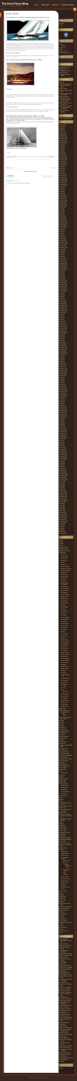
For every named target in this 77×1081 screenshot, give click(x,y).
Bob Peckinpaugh (66, 570)
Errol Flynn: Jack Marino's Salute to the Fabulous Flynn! (66, 994)
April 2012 (62, 424)
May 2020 (62, 254)
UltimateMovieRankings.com (66, 1057)
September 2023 (63, 184)
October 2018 (63, 287)
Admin (61, 542)
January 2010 (63, 472)
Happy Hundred (63, 88)
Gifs (61, 797)
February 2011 (63, 449)
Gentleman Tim (63, 795)
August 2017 (63, 312)
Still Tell (68, 67)
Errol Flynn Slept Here (65, 990)
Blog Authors (63, 552)
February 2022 (63, 217)
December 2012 (63, 410)
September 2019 (63, 268)
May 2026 (62, 128)
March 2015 (62, 363)
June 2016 (62, 337)
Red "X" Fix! (63, 900)
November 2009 (63, 475)
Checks (62, 724)
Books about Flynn (64, 710)
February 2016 (63, 344)
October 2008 (63, 498)
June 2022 (62, 210)
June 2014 (62, 379)
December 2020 (63, 242)
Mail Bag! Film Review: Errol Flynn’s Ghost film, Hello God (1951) (65, 100)
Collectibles (62, 727)
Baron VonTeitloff (66, 566)
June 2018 (62, 294)
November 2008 (63, 496)
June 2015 (62, 358)
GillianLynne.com (64, 997)
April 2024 (62, 172)
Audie (63, 562)
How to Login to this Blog (65, 806)
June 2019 (62, 273)
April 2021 (62, 235)
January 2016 (63, 345)
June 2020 (62, 252)
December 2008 (63, 494)
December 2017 (63, 305)
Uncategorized (63, 927)
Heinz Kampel (65, 623)
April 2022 (62, 214)
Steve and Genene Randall (66, 1034)
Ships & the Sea (13, 156)
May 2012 (62, 422)
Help (61, 49)
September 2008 (63, 500)
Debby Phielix (65, 598)
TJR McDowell (65, 694)
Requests (62, 901)
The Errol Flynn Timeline (65, 52)
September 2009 (63, 479)
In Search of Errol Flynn (65, 1008)
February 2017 (63, 323)
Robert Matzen (65, 668)
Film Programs (63, 767)
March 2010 (62, 468)
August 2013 (63, 396)
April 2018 (62, 298)
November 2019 (63, 265)
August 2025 (63, 144)
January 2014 (63, 387)
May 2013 (62, 401)
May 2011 (62, 444)
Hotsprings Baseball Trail (65, 1005)
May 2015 (62, 359)
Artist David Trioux (64, 943)
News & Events (63, 51)
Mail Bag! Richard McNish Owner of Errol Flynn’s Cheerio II (66, 85)
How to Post (63, 807)
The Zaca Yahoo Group (65, 1052)
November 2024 (63, 159)
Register (62, 23)
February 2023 (63, 196)
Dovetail (64, 609)
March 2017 (62, 321)
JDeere (63, 631)
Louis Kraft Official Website (66, 1017)
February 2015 (63, 365)
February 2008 (63, 512)
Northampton (63, 841)
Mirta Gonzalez (65, 654)
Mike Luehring (63, 829)
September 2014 (63, 373)
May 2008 (62, 507)
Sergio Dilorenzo (65, 678)
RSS (74, 10)
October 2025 (63, 140)
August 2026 (63, 124)
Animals (62, 543)
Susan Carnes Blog (64, 1037)
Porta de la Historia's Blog (66, 1027)
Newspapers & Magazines (66, 839)
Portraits (64, 885)
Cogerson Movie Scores (65, 965)
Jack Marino (64, 629)
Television (62, 917)
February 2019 (63, 280)
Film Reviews (63, 769)
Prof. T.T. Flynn (63, 891)
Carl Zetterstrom (65, 588)
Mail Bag (62, 823)
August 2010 (63, 459)
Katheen (64, 637)
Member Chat (63, 827)
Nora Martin (62, 1024)
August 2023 (63, 186)
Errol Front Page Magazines (66, 755)
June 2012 (62, 421)
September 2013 (63, 394)
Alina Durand (65, 556)
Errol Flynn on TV (64, 750)
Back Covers (67, 860)
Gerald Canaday (65, 617)
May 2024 (62, 170)
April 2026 (62, 130)
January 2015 (63, 366)
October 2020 (63, 245)
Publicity (62, 894)
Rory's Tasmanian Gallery (65, 906)
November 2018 (63, 286)
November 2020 (63, 244)
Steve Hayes (63, 1036)
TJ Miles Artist (63, 1056)
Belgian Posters (65, 853)
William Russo (65, 706)
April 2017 (62, 319)
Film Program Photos (65, 765)
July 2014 (62, 377)
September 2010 (63, 458)
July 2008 (62, 503)
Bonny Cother (65, 574)
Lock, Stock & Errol (64, 1015)
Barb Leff (64, 564)
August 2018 (63, 291)
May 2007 (62, 528)
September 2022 (63, 205)
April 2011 (62, 445)
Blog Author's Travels (65, 550)
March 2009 (62, 489)
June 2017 (62, 315)
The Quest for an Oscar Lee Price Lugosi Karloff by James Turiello (66, 107)
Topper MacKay (65, 700)
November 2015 (63, 349)
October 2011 (63, 435)
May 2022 (62, 212)
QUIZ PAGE (63, 896)
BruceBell (64, 580)
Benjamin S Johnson (66, 568)
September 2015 (63, 352)
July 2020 (62, 251)
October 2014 (63, 372)
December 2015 (63, 347)
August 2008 (63, 501)
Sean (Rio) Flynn (65, 791)
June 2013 (62, 400)
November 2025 (63, 138)
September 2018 (63, 289)
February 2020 (63, 259)
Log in (61, 25)
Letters (61, 822)
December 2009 (63, 473)
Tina (63, 690)
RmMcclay (64, 664)
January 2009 (63, 493)
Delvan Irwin (64, 600)
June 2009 (62, 484)
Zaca (61, 932)
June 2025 (62, 147)
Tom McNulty (65, 696)
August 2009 (63, 480)
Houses (62, 799)
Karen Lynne (65, 635)
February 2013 (63, 407)
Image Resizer (63, 812)
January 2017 (63, 324)
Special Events (63, 913)
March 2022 (62, 215)
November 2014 (63, 370)
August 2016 (63, 333)
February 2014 (63, 386)
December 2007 (63, 515)
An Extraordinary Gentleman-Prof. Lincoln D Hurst (66, 941)
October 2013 (63, 393)
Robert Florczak (65, 666)
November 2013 (63, 391)
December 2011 (63, 431)
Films (61, 771)
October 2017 (63, 308)
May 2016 (62, 338)
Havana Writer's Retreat (65, 1000)
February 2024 (63, 175)
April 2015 (62, 361)
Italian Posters (65, 880)
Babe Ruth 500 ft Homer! (65, 945)
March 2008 (62, 510)
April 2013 (62, 403)
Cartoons (62, 722)
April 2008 (62, 509)
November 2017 (63, 307)
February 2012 (63, 428)
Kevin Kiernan (65, 639)
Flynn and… (63, 775)
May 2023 (62, 191)
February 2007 (63, 533)
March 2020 (62, 258)
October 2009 (63, 477)
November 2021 (63, 223)
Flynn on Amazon (64, 778)
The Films (66, 691)
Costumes (62, 734)
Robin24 (64, 670)
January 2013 (63, 408)
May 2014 (62, 380)
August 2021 (63, 228)
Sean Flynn (64, 793)
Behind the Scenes (64, 549)
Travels (62, 925)
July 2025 (62, 145)
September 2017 (63, 310)
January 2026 (63, 135)
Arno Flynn (64, 560)
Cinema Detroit (63, 962)
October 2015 (63, 351)
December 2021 (63, 221)
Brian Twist (64, 578)
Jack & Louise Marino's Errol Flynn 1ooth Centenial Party (66, 816)
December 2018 (63, 284)
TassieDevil (64, 682)
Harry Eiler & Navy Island (65, 998)
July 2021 (62, 230)
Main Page (62, 825)
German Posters (65, 878)
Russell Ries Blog (64, 1032)
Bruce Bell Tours (64, 957)
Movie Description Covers (68, 866)
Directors (62, 740)
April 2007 (62, 530)
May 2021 (62, 233)
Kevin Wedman (65, 642)
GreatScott (64, 621)
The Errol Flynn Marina (65, 1047)
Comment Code (63, 729)
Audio (61, 545)
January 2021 (63, 240)
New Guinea (63, 836)
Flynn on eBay (63, 780)
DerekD (63, 605)
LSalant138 (64, 650)
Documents (62, 743)
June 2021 (62, 231)
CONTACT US (63, 733)
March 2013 (62, 405)
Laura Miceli (64, 646)
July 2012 (62, 419)
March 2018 (62, 300)
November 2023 (63, 180)
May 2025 (62, 149)
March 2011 (62, 447)
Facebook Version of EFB (66, 759)
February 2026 (63, 133)
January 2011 (63, 451)
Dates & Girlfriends (64, 736)
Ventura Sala (65, 702)
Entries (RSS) (34, 1078)
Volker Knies (65, 704)
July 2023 (62, 187)
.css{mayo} (37, 1076)
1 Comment (51, 156)
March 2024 (62, 173)
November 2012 (63, 412)
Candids (62, 720)
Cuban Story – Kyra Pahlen (66, 967)
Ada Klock (64, 554)
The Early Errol (63, 919)
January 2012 (63, 430)
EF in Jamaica (65, 855)
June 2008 (62, 505)
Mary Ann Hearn (65, 652)
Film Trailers (65, 772)
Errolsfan (64, 613)
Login (53, 167)
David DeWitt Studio (64, 972)
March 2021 (62, 237)
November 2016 (63, 328)
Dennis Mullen (65, 602)
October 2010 (63, 456)
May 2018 (62, 296)
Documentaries (63, 741)
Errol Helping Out (64, 757)
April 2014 (62, 382)
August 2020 (63, 249)
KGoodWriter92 (65, 644)
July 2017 (62, 314)
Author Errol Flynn (64, 547)
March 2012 (62, 426)
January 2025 (63, 156)
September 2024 (63, 163)
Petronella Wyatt (65, 658)
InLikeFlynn (64, 627)
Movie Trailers (63, 830)
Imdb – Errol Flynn (64, 1007)
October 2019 (63, 266)
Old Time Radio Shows (65, 843)
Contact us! (62, 47)
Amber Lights (65, 558)
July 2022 (62, 209)
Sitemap (64, 45)
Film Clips (62, 762)
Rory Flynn (64, 672)
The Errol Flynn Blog (15, 3)
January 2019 (63, 282)
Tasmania (62, 915)
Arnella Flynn (65, 785)
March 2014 (62, 384)
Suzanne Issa (65, 680)
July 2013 (62, 398)
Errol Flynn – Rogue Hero (65, 987)
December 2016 (63, 326)
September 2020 (63, 247)
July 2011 (62, 440)
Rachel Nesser (65, 662)
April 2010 (62, 466)
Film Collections (63, 764)
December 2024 (63, 158)
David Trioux (65, 596)
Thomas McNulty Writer (65, 1054)
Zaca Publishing (63, 1059)
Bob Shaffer (64, 572)
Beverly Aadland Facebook (66, 953)
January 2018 (63, 303)
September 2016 (63, 331)
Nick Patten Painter (64, 1022)
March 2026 (62, 131)
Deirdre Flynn (65, 787)
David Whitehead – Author (66, 974)
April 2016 (62, 340)
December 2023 (63, 179)
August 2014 (63, 375)
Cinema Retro (63, 963)
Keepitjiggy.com (63, 1012)
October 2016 (63, 330)
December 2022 (63, 200)
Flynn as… (62, 776)
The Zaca (64, 687)
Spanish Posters (65, 887)
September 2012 (63, 416)
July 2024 (62, 166)
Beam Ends (64, 851)
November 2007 (63, 517)
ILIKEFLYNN (65, 625)
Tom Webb (64, 698)
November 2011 (63, 433)
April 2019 (62, 277)
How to (61, 801)
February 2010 (63, 470)
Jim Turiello (64, 633)
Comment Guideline (64, 731)
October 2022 (63, 203)
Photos (61, 849)
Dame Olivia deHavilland (65, 969)
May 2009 (62, 486)
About (61, 43)
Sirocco (62, 911)
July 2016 (62, 335)
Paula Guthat (65, 656)
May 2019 (62, 275)
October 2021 (63, 224)
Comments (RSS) (42, 1078)
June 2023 (62, 189)
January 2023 (63, 198)
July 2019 (62, 272)
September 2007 (63, 521)
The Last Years (63, 920)
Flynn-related (63, 782)
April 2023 (62, 193)
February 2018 (63, 302)
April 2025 (62, 151)
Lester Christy (65, 648)
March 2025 (62, 152)
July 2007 (62, 524)
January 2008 (63, 514)
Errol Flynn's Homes (64, 751)
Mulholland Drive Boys (65, 832)
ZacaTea (62, 1061)
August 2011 (63, 438)
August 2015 (63, 354)
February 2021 (63, 238)
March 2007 (62, 531)
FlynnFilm (64, 615)
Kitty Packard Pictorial (65, 1014)
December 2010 (63, 452)
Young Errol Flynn (64, 930)
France (65, 715)
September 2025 (63, 142)
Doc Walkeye (65, 607)
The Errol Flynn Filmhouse (66, 1045)
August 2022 (63, 207)
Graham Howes (65, 619)
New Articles (63, 834)
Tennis (63, 889)
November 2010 (63, 454)
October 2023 (63, 182)
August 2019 (63, 270)
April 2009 (62, 487)
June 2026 (62, 126)
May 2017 (62, 317)
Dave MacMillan (65, 594)
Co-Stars (62, 726)
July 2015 (62, 356)
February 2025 (63, 154)
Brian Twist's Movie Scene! (66, 955)
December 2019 (63, 263)
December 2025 (63, 137)
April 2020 (62, 256)
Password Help (63, 847)
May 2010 (62, 465)
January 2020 (63, 261)
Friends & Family (64, 783)
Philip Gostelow (65, 660)
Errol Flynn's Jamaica (65, 753)
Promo (61, 893)
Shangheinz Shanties (65, 908)
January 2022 (63, 219)
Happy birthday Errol (64, 96)
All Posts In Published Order (65, 118)
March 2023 (62, 194)
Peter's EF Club (63, 1026)
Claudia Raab (65, 590)
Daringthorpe (65, 592)
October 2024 (63, 161)
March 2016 (62, 342)
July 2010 (62, 461)
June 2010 (62, 463)
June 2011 (62, 442)
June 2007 (62, 526)
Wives (61, 929)
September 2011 (63, 437)
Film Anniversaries (64, 760)
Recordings (62, 898)
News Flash (64, 883)
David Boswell (63, 970)
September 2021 (63, 226)
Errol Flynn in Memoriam (65, 989)
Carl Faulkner (65, 586)
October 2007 (63, 519)
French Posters (65, 876)
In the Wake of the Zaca (65, 1010)
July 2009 (62, 482)
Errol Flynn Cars (63, 748)
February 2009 (63, 491)
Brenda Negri (65, 576)
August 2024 (63, 165)
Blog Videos (63, 708)
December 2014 (63, 368)
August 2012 (63, 417)
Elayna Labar (65, 611)
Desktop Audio (63, 738)
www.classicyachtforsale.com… (12, 57)
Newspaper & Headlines (65, 837)
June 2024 (62, 168)
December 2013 (63, 389)
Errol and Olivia (63, 982)
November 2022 (63, 201)
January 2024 (63, 177)
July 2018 (62, 293)
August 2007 (63, 523)
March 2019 (62, 279)
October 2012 (63, 414)
